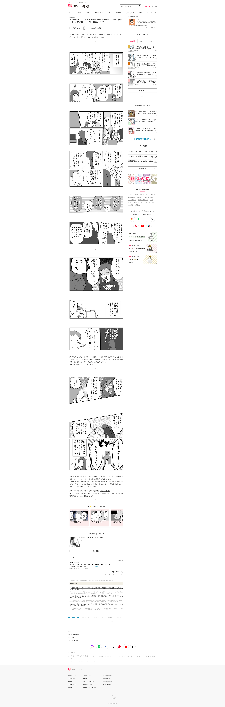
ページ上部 (112, 698)
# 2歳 (129, 202)
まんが (140, 13)
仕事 (109, 13)
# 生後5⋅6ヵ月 (149, 197)
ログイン (154, 6)
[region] (96, 518)
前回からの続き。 (75, 34)
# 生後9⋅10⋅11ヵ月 (143, 200)
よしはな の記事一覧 (151, 27)
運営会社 (70, 687)
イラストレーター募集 (73, 640)
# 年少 (135, 202)
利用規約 (85, 678)
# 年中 (140, 202)
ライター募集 (71, 637)
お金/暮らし (118, 13)
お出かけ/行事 (130, 13)
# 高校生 (137, 205)
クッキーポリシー (87, 684)
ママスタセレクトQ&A (73, 634)
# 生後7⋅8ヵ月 (132, 200)
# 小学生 (151, 202)
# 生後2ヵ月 (152, 195)
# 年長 (145, 202)
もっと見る (142, 90)
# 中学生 (130, 205)
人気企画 (78, 13)
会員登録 (147, 6)
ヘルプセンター (71, 678)
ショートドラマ (151, 13)
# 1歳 (151, 200)
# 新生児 (136, 195)
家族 (87, 13)
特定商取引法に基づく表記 (89, 687)
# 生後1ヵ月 (143, 195)
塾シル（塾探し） (107, 684)
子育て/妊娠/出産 (98, 13)
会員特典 (70, 681)
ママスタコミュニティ (108, 681)
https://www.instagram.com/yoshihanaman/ (138, 25)
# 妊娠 (130, 195)
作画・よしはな (105, 491)
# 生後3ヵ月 (131, 197)
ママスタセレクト (107, 678)
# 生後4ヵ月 (140, 197)
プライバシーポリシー (88, 681)
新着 (70, 13)
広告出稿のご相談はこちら (142, 139)
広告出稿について (72, 684)
